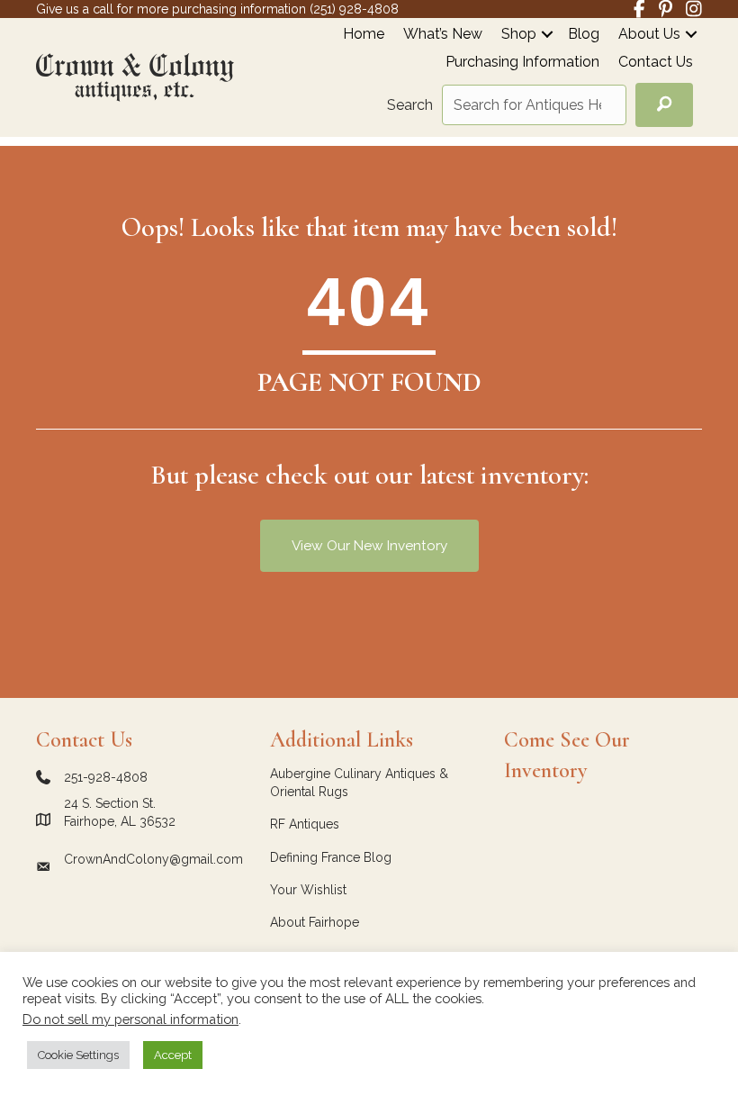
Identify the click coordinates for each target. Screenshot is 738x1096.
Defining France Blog (331, 857)
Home (363, 34)
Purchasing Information (522, 62)
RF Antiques (304, 824)
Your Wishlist (308, 890)
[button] (547, 34)
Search (410, 104)
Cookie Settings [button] (78, 1055)
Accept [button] (173, 1055)
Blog (583, 34)
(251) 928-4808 (354, 9)
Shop (518, 34)
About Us (649, 34)
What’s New (442, 34)
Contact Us (655, 62)
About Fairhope (314, 922)
